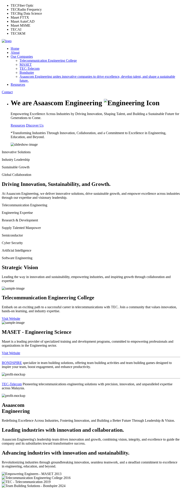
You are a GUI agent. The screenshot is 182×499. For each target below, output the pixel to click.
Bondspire (27, 72)
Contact (7, 92)
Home (15, 48)
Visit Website (11, 318)
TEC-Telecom (30, 68)
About (15, 52)
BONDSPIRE (12, 363)
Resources (18, 84)
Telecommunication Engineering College (48, 60)
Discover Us (35, 125)
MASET (26, 64)
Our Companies (22, 56)
